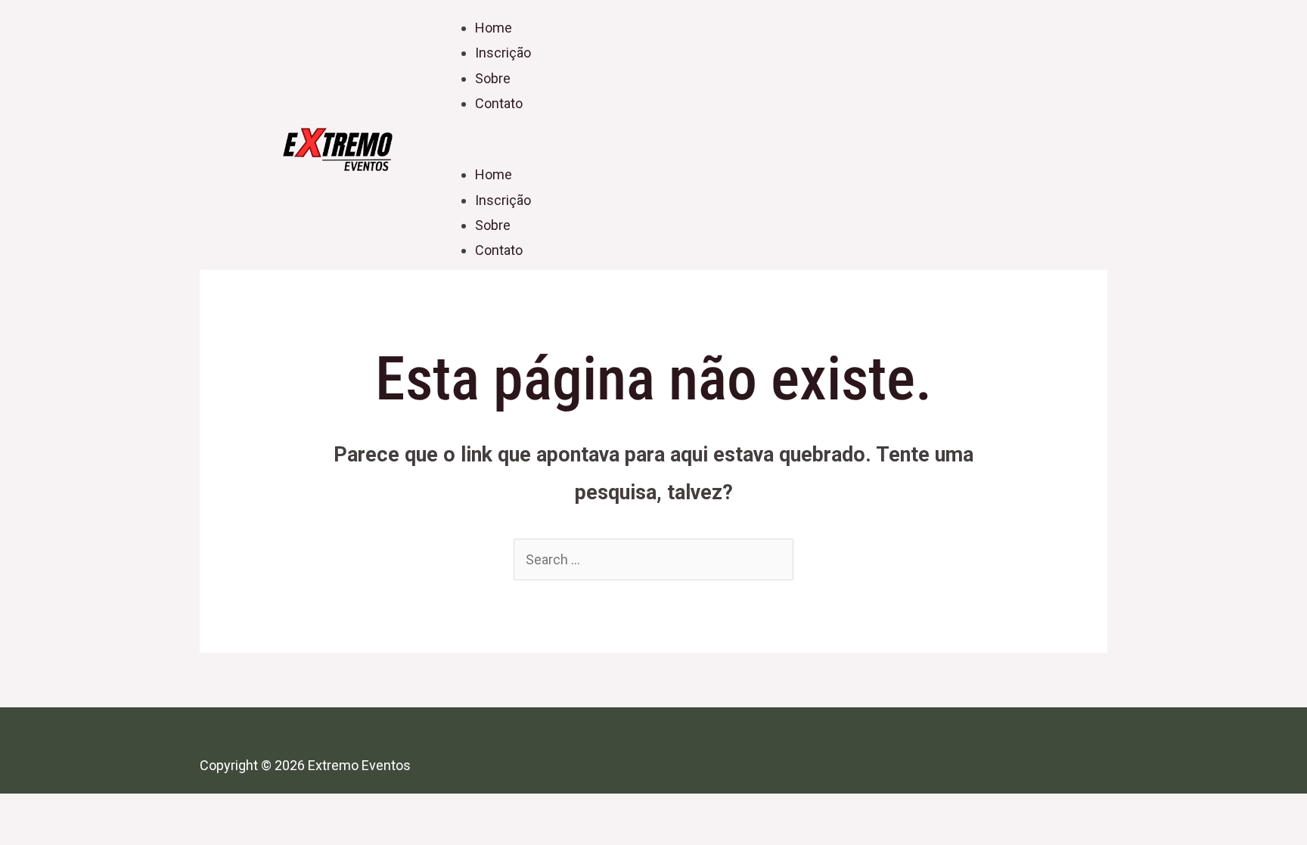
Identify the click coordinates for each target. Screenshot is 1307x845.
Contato (499, 103)
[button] (729, 149)
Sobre (493, 78)
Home (493, 28)
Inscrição (503, 53)
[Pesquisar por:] (653, 559)
